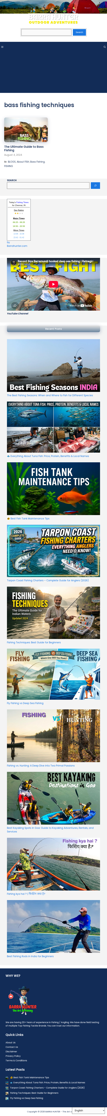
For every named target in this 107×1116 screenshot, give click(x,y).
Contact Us (12, 1047)
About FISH (23, 161)
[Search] (95, 185)
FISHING (8, 166)
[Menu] (2, 47)
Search (79, 32)
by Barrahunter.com (17, 244)
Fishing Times (22, 202)
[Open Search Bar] (104, 47)
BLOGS (12, 161)
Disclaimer (11, 1051)
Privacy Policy (13, 1056)
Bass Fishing (37, 161)
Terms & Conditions (16, 1060)
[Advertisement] (53, 73)
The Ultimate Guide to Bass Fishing (24, 148)
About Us (10, 1042)
